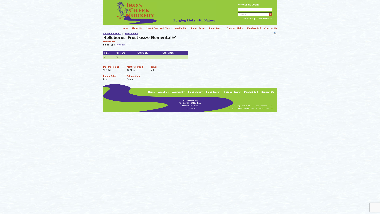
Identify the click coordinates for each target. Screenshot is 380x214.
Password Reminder (263, 18)
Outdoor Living (235, 28)
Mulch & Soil (254, 28)
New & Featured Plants (159, 28)
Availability (181, 28)
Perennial (120, 44)
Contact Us (270, 28)
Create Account (247, 18)
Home (125, 28)
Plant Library (198, 28)
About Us (137, 28)
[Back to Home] (161, 22)
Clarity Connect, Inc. (266, 108)
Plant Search (216, 28)
